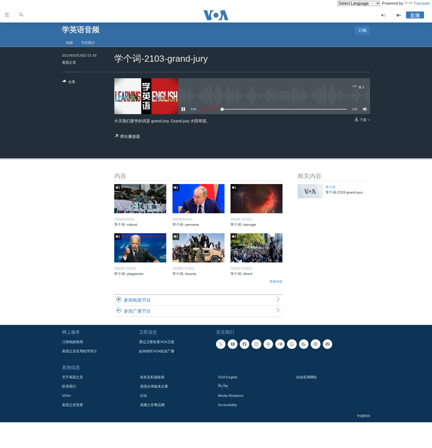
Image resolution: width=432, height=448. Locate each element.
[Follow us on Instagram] (256, 344)
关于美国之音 (72, 377)
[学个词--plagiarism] (140, 247)
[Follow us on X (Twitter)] (221, 344)
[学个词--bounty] (198, 247)
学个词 (330, 187)
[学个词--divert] (256, 247)
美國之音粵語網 (152, 405)
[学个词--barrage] (256, 198)
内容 (69, 43)
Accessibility (227, 405)
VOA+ (66, 396)
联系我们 (69, 386)
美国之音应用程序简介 (79, 351)
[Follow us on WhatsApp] (291, 344)
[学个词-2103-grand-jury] (310, 191)
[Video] (398, 15)
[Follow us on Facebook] (244, 344)
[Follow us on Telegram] (280, 344)
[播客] (315, 344)
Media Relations (231, 396)
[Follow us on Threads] (268, 344)
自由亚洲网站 (306, 377)
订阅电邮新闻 (72, 342)
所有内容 (276, 281)
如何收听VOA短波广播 (156, 351)
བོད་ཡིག (223, 386)
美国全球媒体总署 (154, 386)
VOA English (228, 377)
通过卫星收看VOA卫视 (156, 342)
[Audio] (383, 15)
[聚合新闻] (303, 344)
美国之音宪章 (72, 405)
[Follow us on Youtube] (232, 344)
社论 (143, 396)
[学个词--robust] (140, 198)
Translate (422, 3)
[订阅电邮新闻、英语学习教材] (327, 344)
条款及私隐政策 (152, 377)
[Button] (68, 82)
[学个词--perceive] (198, 198)
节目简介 (88, 43)
